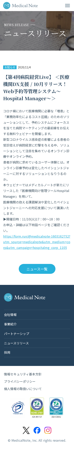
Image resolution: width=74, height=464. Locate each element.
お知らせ (9, 67)
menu (67, 5)
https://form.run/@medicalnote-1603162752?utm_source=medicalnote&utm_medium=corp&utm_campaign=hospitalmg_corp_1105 (36, 242)
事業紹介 (10, 324)
